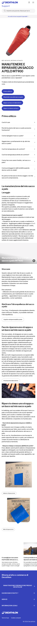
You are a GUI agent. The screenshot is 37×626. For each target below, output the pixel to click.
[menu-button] (33, 2)
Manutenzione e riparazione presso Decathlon (17, 586)
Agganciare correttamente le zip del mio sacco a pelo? (16, 142)
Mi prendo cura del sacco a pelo (13, 97)
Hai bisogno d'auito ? (10, 593)
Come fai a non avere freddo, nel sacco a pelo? (16, 161)
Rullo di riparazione (8, 529)
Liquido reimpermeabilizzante (13, 319)
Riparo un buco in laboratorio (12, 102)
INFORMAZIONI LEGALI (9, 605)
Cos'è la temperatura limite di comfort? (15, 155)
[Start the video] (34, 260)
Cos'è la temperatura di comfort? (13, 149)
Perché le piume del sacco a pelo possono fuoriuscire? (16, 129)
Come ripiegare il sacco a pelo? (12, 136)
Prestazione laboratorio (11, 380)
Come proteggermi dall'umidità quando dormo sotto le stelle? (16, 169)
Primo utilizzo (8, 91)
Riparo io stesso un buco (11, 108)
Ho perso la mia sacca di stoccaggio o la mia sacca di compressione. (17, 177)
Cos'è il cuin (6, 122)
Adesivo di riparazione (9, 493)
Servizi (4, 599)
